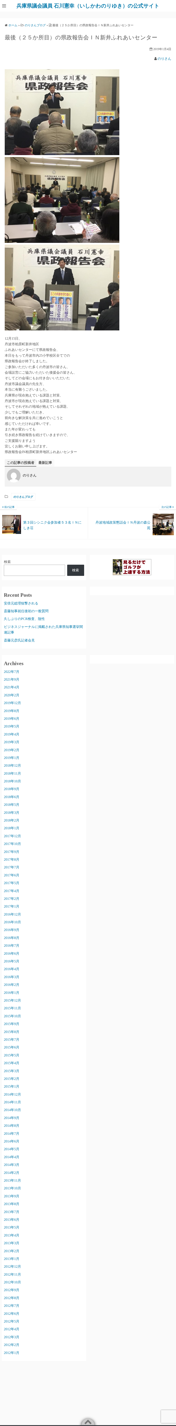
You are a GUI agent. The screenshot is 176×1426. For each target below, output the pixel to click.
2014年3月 (11, 1165)
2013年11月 (12, 1180)
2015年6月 (11, 1047)
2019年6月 (11, 718)
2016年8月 (11, 938)
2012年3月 (11, 1337)
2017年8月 (11, 859)
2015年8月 (11, 1032)
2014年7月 (11, 1133)
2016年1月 (11, 992)
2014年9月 (11, 1118)
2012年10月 (12, 1282)
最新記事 (45, 462)
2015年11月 (12, 1008)
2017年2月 (11, 898)
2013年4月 (11, 1235)
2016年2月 (11, 985)
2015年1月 (11, 1086)
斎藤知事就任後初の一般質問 (26, 611)
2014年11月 (12, 1102)
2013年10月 (12, 1188)
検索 (7, 562)
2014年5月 (11, 1149)
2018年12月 (12, 765)
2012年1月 (11, 1353)
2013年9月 (11, 1196)
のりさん (164, 58)
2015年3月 (11, 1071)
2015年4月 (11, 1063)
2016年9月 (11, 930)
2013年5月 (11, 1227)
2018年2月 (11, 820)
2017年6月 (11, 875)
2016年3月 (11, 977)
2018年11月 (12, 773)
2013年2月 (11, 1251)
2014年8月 (11, 1125)
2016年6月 (11, 953)
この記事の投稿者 (20, 462)
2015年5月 (11, 1055)
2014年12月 (12, 1094)
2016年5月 (11, 961)
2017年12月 (12, 836)
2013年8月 (11, 1204)
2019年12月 (12, 703)
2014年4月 (11, 1157)
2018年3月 (11, 812)
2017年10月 (12, 844)
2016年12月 (12, 914)
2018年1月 (11, 828)
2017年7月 (11, 867)
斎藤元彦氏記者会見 (19, 640)
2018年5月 (11, 804)
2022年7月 (11, 672)
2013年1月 (11, 1259)
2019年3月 (11, 742)
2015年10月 (12, 1016)
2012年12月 (12, 1266)
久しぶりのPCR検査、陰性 (24, 619)
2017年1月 (11, 906)
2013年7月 (11, 1212)
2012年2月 (11, 1345)
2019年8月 (11, 711)
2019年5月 (11, 726)
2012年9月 (11, 1290)
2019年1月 (11, 758)
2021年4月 (11, 687)
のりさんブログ (23, 496)
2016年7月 (11, 945)
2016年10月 (12, 922)
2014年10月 (12, 1110)
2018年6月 (11, 797)
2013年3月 (11, 1243)
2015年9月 (11, 1024)
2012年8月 (11, 1298)
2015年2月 (11, 1079)
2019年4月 (11, 734)
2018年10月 (12, 781)
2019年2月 (11, 750)
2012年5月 (11, 1321)
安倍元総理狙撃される (21, 603)
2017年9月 (11, 852)
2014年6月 (11, 1141)
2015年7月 (11, 1039)
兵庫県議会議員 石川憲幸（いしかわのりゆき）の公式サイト (88, 6)
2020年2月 (11, 695)
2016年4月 (11, 969)
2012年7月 (11, 1305)
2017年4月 (11, 891)
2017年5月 (11, 883)
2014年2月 (11, 1173)
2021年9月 (11, 679)
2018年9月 (11, 789)
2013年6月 (11, 1219)
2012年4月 (11, 1329)
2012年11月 (12, 1274)
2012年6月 (11, 1313)
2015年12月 (12, 1000)
